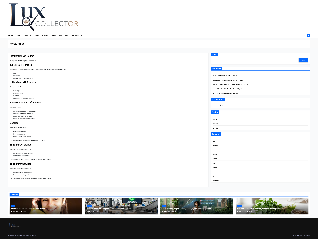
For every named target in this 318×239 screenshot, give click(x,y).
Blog (214, 141)
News (66, 35)
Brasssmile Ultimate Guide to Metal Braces (225, 76)
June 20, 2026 (16, 211)
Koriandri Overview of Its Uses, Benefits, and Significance (229, 89)
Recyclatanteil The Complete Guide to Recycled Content (228, 80)
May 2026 (215, 123)
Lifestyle (10, 35)
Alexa (24, 211)
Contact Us (299, 235)
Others (214, 176)
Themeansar (33, 235)
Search (214, 54)
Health (61, 35)
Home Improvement (76, 35)
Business (53, 35)
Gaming (18, 35)
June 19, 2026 (91, 211)
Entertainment (27, 35)
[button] (305, 35)
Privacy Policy (307, 235)
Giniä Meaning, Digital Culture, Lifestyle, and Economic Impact (230, 84)
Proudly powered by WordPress (15, 235)
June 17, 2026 (242, 211)
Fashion (36, 35)
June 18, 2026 (167, 211)
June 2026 (215, 119)
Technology (44, 35)
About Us (294, 235)
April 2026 (215, 128)
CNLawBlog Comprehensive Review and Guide (225, 93)
